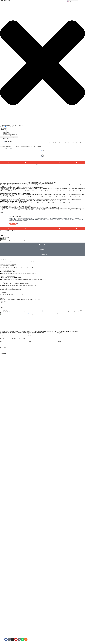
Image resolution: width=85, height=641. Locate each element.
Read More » (2, 335)
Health (27, 149)
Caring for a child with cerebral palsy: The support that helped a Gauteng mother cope (18, 267)
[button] (42, 63)
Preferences (8, 137)
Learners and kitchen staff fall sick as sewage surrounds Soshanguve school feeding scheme (19, 261)
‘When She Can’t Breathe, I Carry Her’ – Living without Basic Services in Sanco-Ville (18, 273)
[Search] (80, 142)
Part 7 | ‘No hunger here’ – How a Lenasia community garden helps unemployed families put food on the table (23, 279)
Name (1, 341)
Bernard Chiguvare (11, 288)
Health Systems (32, 149)
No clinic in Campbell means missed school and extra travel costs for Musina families (18, 285)
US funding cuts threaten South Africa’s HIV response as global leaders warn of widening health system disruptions (14, 332)
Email (30, 341)
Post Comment (3, 353)
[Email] (18, 224)
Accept (1, 137)
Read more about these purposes (9, 135)
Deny (4, 137)
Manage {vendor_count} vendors (10, 134)
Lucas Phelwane (10, 270)
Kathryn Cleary (3, 306)
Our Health (55, 142)
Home (50, 142)
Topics (60, 142)
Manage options (6, 132)
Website (59, 341)
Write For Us (75, 142)
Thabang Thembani (11, 276)
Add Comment (3, 347)
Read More (2, 298)
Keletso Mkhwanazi (11, 264)
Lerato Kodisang (10, 282)
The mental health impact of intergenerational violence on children (14, 303)
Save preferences (14, 137)
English (71, 1)
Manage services (6, 133)
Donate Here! (3, 232)
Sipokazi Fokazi (3, 297)
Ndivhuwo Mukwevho (10, 148)
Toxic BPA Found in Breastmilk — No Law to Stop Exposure (13, 294)
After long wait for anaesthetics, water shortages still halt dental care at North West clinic (42, 332)
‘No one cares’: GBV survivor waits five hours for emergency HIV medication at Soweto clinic (20, 299)
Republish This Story (4, 237)
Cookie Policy (6, 138)
